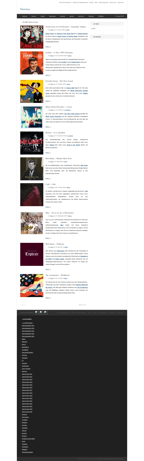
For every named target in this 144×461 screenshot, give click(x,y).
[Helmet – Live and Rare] (31, 154)
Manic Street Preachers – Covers (59, 106)
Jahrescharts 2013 (27, 379)
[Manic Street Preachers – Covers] (31, 128)
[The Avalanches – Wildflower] (31, 296)
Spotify (43, 16)
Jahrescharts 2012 (27, 376)
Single (67, 30)
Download (24, 358)
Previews (24, 425)
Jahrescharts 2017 (27, 390)
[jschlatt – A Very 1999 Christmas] (31, 74)
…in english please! (27, 323)
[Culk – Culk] (31, 205)
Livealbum (70, 135)
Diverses (24, 355)
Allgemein (24, 341)
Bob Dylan (84, 165)
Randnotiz (24, 428)
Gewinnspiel (25, 366)
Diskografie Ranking (27, 352)
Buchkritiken (25, 347)
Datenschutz (112, 2)
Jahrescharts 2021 (27, 401)
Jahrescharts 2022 (27, 403)
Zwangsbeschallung (27, 452)
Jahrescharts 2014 (27, 382)
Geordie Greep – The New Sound (59, 81)
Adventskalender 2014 (28, 331)
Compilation (67, 110)
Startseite (24, 16)
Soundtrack (25, 446)
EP (23, 360)
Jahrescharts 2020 (27, 398)
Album (69, 55)
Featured (24, 363)
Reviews (34, 16)
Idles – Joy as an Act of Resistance (60, 212)
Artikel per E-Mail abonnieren (80, 2)
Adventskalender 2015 (28, 333)
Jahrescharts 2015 (27, 384)
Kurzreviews (25, 417)
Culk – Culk (51, 184)
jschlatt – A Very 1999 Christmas (59, 52)
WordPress (100, 458)
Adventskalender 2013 (28, 328)
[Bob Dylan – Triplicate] (31, 265)
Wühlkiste (101, 16)
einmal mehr (76, 62)
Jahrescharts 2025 (27, 411)
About (96, 2)
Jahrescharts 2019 (27, 395)
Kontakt (91, 2)
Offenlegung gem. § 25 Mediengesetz (113, 458)
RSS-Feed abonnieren (65, 2)
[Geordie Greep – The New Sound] (31, 102)
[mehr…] (48, 46)
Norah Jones (50, 33)
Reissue (24, 430)
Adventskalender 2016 (28, 336)
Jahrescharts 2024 (27, 409)
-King (76, 90)
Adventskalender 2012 (28, 325)
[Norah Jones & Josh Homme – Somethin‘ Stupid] (31, 48)
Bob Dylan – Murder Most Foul (59, 158)
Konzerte (62, 16)
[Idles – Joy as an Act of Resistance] (31, 234)
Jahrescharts (52, 16)
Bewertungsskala (103, 2)
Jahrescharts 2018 (27, 393)
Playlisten (91, 16)
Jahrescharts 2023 (27, 406)
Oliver (51, 30)
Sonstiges (24, 444)
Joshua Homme (83, 33)
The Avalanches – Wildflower (58, 275)
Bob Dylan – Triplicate (55, 244)
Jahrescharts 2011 (27, 374)
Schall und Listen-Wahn (28, 438)
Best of (24, 344)
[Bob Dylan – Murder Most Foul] (31, 180)
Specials (72, 16)
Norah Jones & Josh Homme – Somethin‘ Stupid (66, 26)
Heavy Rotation (26, 368)
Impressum (121, 2)
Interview (24, 371)
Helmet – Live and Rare (55, 132)
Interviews (81, 16)
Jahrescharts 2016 (27, 387)
